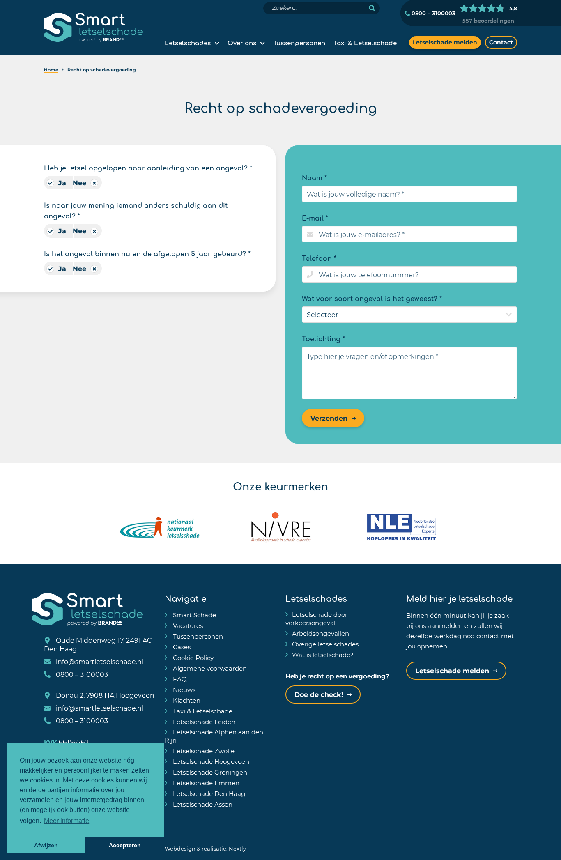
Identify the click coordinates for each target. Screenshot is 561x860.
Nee (79, 182)
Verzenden (328, 418)
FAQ (179, 679)
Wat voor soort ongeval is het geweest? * (372, 297)
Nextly (237, 848)
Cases (181, 647)
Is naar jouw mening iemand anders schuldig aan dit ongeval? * (136, 210)
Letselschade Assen (201, 804)
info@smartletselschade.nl (98, 661)
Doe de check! (318, 694)
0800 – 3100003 (432, 13)
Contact (501, 42)
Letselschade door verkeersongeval (316, 618)
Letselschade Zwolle (203, 751)
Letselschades (188, 42)
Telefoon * (319, 257)
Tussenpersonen (299, 42)
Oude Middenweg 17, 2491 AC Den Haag (98, 644)
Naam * (314, 177)
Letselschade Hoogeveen (210, 761)
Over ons (242, 42)
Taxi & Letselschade (365, 42)
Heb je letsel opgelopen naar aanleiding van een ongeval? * (148, 167)
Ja (62, 182)
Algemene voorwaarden (209, 668)
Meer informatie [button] (66, 820)
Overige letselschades (325, 644)
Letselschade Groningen (209, 772)
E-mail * (315, 217)
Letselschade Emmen (205, 783)
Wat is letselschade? (323, 655)
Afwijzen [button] (46, 845)
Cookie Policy (192, 657)
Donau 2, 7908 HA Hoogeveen (104, 695)
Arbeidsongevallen (320, 633)
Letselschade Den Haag (208, 793)
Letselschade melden (445, 42)
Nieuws (183, 689)
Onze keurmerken (280, 485)
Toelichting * (323, 338)
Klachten (185, 700)
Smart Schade (193, 615)
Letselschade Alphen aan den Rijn (214, 736)
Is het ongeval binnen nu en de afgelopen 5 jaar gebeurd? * (147, 253)
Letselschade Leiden (203, 721)
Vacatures (187, 625)
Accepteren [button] (125, 845)
